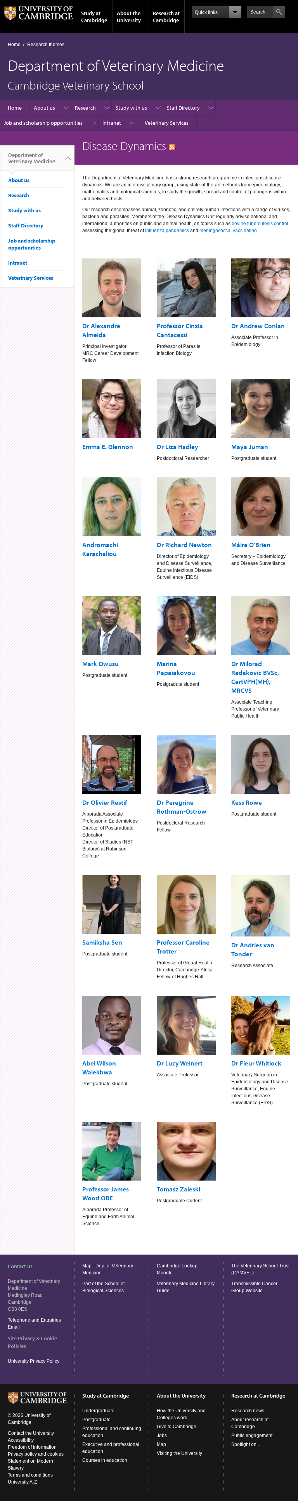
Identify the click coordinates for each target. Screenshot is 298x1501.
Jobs (162, 1435)
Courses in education (104, 1460)
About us (44, 107)
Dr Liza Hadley (177, 446)
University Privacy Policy (34, 1361)
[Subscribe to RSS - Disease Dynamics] (172, 145)
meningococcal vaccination (228, 230)
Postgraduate (96, 1419)
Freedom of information (32, 1447)
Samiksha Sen (102, 942)
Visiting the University (179, 1453)
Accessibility (21, 1440)
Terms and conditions (30, 1475)
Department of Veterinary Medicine (31, 158)
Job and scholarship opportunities (43, 122)
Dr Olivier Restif (104, 802)
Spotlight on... (245, 1444)
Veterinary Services (167, 122)
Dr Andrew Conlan (258, 326)
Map (161, 1444)
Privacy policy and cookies (36, 1454)
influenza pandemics (167, 230)
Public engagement (251, 1435)
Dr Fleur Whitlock (256, 1063)
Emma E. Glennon (107, 446)
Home (14, 44)
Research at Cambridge (166, 17)
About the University (129, 17)
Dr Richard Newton (184, 544)
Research (85, 107)
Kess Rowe (246, 802)
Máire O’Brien (250, 544)
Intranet (111, 122)
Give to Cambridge (176, 1426)
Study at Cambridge (94, 17)
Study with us (131, 107)
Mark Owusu (100, 663)
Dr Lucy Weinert (180, 1063)
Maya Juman (249, 446)
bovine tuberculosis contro (259, 223)
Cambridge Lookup (177, 1266)
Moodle (165, 1273)
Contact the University (31, 1433)
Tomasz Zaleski (178, 1189)
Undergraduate (98, 1410)
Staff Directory (183, 107)
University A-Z (22, 1482)
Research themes (45, 44)
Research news (247, 1410)
